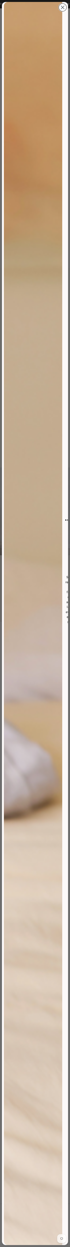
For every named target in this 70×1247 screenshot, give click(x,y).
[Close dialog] (62, 7)
